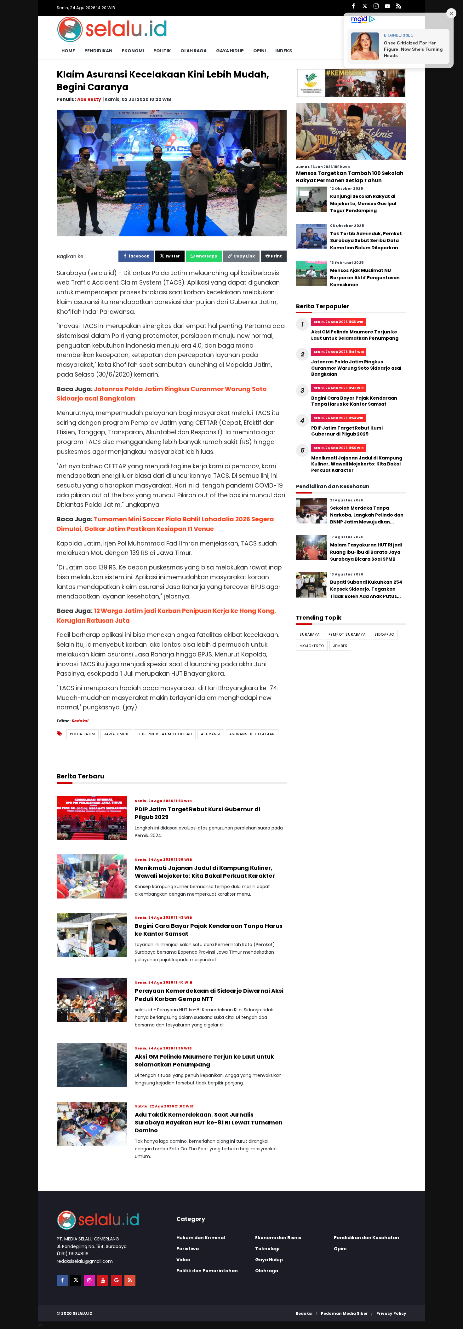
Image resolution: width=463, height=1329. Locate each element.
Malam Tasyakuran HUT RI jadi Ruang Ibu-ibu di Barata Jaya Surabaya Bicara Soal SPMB (366, 552)
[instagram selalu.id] (376, 6)
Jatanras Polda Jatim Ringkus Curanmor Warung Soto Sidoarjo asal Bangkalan (356, 368)
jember (340, 645)
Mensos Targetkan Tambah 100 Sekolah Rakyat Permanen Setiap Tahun (349, 177)
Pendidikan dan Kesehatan (366, 1237)
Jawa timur (116, 733)
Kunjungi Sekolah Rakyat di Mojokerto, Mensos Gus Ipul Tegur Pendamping (363, 203)
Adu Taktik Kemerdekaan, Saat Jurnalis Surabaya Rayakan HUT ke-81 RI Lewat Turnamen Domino (209, 1122)
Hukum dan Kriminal (200, 1237)
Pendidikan (98, 51)
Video (183, 1260)
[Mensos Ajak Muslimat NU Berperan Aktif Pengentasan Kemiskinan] (311, 273)
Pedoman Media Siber (344, 1313)
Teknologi (267, 1248)
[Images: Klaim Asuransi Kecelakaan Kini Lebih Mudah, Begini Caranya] (172, 172)
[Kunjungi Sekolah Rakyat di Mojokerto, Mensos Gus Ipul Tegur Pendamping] (311, 199)
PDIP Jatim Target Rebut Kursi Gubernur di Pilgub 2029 (347, 431)
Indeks (283, 51)
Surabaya (310, 634)
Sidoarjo (384, 634)
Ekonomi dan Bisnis (278, 1237)
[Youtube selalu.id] (387, 6)
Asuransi (210, 733)
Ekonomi (133, 51)
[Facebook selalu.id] (353, 6)
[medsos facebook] (62, 1280)
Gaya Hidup (230, 51)
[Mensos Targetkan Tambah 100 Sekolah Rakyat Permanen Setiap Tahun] (351, 131)
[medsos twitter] (75, 1280)
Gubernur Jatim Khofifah (164, 733)
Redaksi (80, 721)
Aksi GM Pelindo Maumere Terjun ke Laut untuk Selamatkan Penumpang (204, 1060)
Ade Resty (89, 99)
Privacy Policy (391, 1313)
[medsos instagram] (89, 1280)
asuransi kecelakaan (252, 733)
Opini (259, 51)
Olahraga (266, 1271)
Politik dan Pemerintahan (207, 1271)
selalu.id (83, 1313)
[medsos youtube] (102, 1280)
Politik (162, 51)
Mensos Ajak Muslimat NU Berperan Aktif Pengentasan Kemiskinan (365, 277)
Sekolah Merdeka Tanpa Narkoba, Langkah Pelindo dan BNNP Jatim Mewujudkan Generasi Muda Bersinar (366, 518)
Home (68, 51)
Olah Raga (193, 51)
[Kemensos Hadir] (351, 82)
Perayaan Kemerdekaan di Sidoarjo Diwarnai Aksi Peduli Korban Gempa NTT (209, 995)
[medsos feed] (129, 1280)
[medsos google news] (116, 1280)
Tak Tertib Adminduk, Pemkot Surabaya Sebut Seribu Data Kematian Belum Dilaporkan (366, 240)
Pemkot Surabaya (347, 634)
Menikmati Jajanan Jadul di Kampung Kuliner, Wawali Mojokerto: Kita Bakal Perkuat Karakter (205, 872)
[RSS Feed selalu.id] (398, 6)
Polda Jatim (82, 733)
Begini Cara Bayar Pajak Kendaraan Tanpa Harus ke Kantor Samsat (354, 401)
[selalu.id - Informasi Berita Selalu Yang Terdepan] (112, 28)
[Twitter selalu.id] (364, 6)
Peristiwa (187, 1248)
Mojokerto (312, 645)
